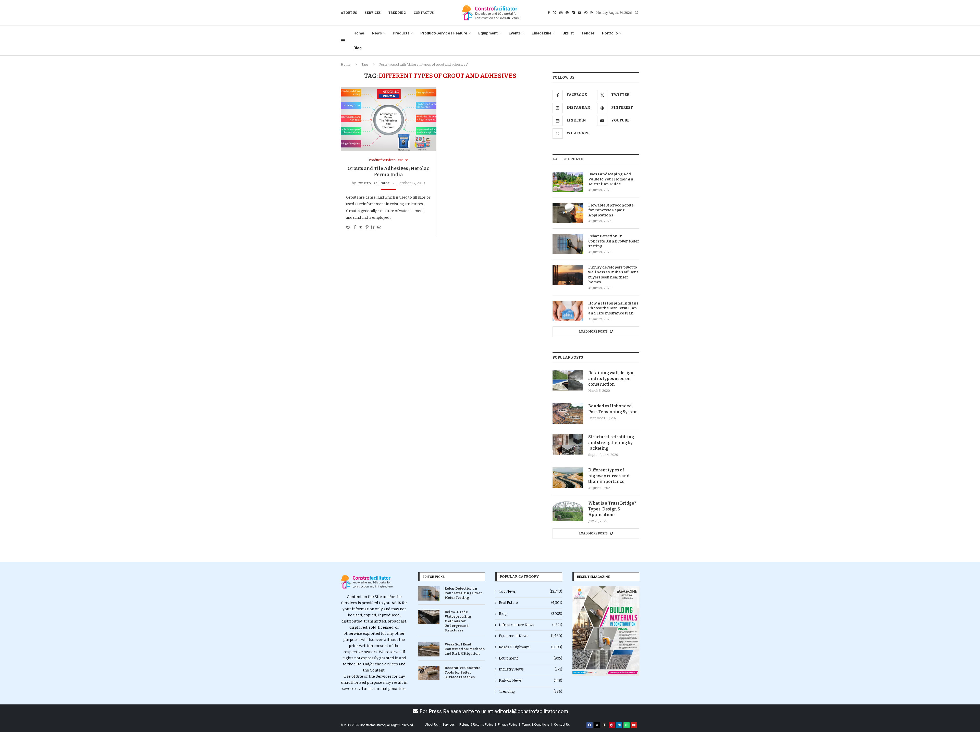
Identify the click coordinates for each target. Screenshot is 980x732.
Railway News (530, 680)
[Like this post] (348, 228)
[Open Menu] (343, 40)
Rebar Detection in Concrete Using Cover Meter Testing (613, 241)
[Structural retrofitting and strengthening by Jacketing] (568, 444)
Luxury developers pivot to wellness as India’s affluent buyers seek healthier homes (613, 275)
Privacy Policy (507, 724)
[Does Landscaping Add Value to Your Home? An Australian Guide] (568, 182)
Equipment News (530, 636)
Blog (357, 48)
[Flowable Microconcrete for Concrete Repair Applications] (568, 213)
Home (358, 33)
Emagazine (542, 33)
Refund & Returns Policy (476, 724)
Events (515, 33)
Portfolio (610, 33)
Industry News (530, 669)
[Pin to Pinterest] (367, 227)
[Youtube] (580, 13)
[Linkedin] (573, 13)
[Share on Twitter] (361, 227)
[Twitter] (555, 13)
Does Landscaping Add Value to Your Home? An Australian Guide (610, 179)
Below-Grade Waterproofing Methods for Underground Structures (458, 621)
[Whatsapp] (586, 13)
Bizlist (568, 33)
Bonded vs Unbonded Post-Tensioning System (613, 409)
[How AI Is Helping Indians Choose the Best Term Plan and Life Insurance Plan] (568, 311)
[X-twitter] (597, 725)
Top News (530, 591)
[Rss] (592, 13)
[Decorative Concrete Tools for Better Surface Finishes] (428, 673)
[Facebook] (548, 13)
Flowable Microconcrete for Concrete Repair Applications (610, 210)
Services (373, 13)
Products (401, 33)
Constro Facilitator (373, 183)
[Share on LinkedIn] (373, 227)
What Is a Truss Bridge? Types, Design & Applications (612, 509)
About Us (349, 13)
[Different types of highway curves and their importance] (568, 477)
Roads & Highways (530, 647)
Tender (587, 33)
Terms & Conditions (535, 724)
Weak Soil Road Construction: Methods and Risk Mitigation (465, 648)
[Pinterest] (567, 13)
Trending (397, 13)
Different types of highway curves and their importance (608, 476)
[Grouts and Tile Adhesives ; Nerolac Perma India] (388, 119)
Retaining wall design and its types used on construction (610, 378)
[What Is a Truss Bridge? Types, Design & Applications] (568, 511)
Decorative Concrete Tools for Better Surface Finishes (462, 672)
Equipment (488, 33)
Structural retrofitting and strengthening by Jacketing (611, 442)
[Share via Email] (379, 227)
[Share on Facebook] (355, 227)
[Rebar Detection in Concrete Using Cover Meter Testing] (568, 244)
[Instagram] (561, 13)
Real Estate (530, 603)
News (377, 33)
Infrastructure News (530, 625)
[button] (578, 631)
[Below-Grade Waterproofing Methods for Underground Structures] (428, 617)
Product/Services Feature (443, 33)
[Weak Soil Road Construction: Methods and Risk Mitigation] (428, 649)
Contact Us (424, 13)
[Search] (636, 13)
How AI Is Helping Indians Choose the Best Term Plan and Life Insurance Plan (613, 308)
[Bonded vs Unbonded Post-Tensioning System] (568, 413)
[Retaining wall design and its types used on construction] (568, 380)
